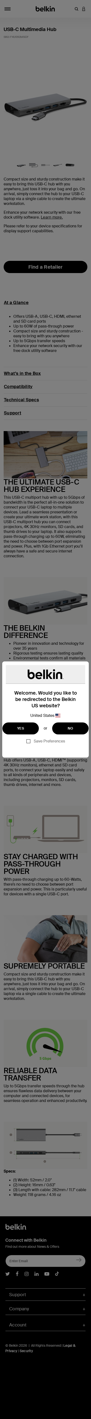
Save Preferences (49, 741)
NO (70, 728)
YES (20, 728)
